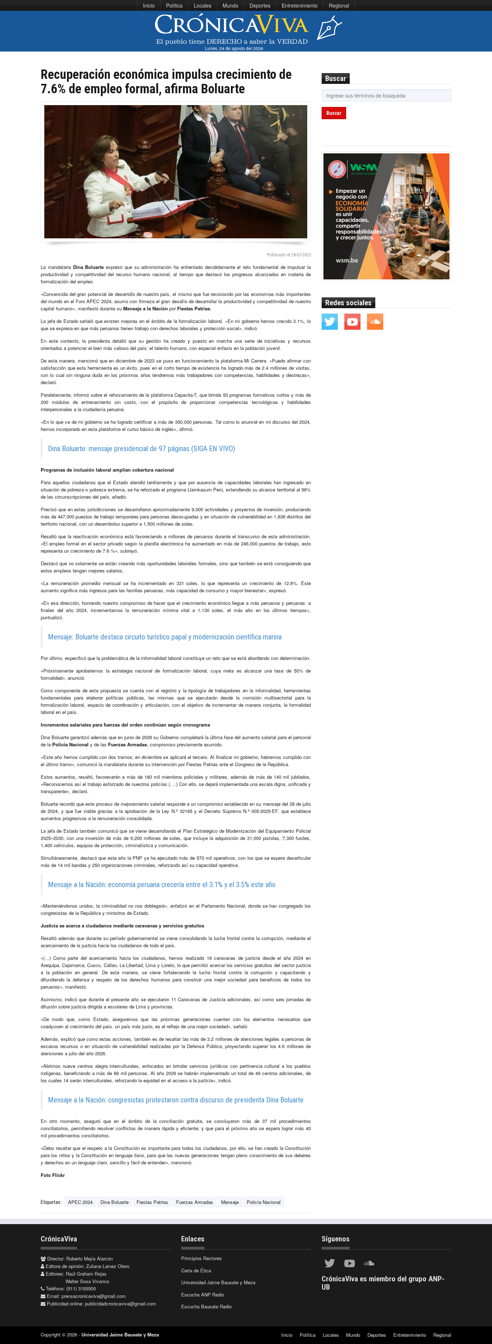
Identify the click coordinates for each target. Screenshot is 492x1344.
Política (174, 5)
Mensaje (230, 1202)
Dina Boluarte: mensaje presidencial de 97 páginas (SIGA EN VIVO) (141, 448)
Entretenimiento (300, 5)
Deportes (260, 5)
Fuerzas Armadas (194, 1202)
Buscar (333, 113)
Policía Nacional (264, 1202)
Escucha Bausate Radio (206, 1306)
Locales (202, 5)
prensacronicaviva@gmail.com (94, 1296)
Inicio (149, 5)
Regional (339, 5)
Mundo (230, 5)
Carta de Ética (196, 1270)
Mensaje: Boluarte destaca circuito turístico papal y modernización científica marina (165, 637)
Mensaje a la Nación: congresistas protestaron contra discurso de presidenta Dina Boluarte (176, 1100)
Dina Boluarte (114, 1202)
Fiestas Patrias (152, 1202)
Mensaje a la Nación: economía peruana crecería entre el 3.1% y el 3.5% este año (162, 884)
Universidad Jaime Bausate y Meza (218, 1282)
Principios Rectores (201, 1258)
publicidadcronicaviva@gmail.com (120, 1303)
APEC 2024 (80, 1202)
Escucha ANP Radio (202, 1294)
